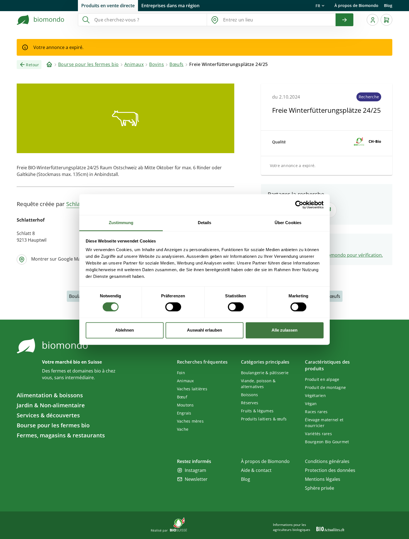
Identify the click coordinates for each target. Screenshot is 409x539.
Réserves (249, 402)
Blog (388, 5)
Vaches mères (190, 421)
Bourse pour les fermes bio (53, 425)
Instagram (195, 470)
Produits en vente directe (108, 6)
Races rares (316, 411)
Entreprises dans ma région (170, 6)
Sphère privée (319, 488)
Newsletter (196, 479)
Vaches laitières (192, 388)
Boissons (249, 394)
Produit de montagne (325, 387)
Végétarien (315, 395)
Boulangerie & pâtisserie (265, 372)
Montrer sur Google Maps (58, 259)
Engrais (184, 413)
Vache (182, 429)
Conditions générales (327, 461)
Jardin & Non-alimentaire (51, 405)
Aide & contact (256, 470)
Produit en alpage (322, 379)
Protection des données (330, 470)
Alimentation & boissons (50, 395)
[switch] (173, 307)
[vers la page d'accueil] (41, 19)
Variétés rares (318, 433)
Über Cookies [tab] (288, 222)
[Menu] (372, 20)
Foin (181, 372)
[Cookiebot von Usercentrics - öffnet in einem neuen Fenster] (299, 204)
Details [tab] (204, 222)
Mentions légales (322, 479)
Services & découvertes (48, 415)
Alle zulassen (284, 330)
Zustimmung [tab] (121, 222)
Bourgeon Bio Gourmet (327, 441)
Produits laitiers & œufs (264, 419)
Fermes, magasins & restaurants (61, 435)
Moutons (185, 405)
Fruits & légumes (257, 410)
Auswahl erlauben (204, 330)
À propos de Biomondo (356, 5)
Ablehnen (124, 330)
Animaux (185, 380)
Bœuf (182, 397)
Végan (311, 403)
